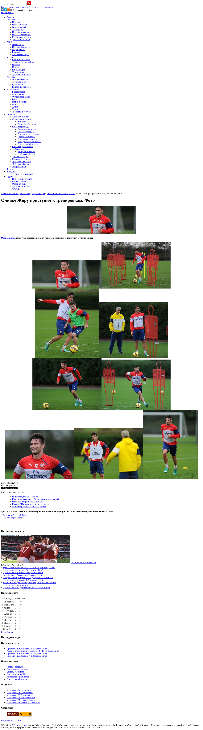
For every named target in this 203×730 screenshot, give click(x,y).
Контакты (16, 52)
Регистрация (47, 7)
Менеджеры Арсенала (22, 159)
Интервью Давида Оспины (25, 497)
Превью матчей (19, 24)
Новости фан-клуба (21, 47)
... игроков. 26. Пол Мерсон (20, 692)
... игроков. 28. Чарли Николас (21, 697)
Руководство (18, 84)
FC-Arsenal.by (7, 12)
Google (12, 518)
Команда (11, 77)
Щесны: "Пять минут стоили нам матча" (31, 504)
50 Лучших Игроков (21, 161)
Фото (14, 104)
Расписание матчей (21, 59)
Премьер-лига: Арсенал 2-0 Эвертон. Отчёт (23, 570)
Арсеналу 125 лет (20, 117)
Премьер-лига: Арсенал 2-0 (83, 562)
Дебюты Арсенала (26, 136)
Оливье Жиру (8, 238)
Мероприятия (18, 49)
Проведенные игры (27, 129)
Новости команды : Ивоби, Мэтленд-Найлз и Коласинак (29, 582)
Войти (35, 7)
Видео (15, 99)
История (11, 114)
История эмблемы (26, 151)
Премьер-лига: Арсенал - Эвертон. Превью (23, 572)
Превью (16, 64)
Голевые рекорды (26, 131)
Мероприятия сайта (21, 37)
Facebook (17, 515)
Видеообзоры (18, 69)
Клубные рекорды (20, 126)
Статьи (15, 189)
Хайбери (22, 121)
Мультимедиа (13, 89)
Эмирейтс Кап (19, 166)
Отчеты (15, 67)
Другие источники (21, 39)
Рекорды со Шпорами (28, 139)
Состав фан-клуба (20, 54)
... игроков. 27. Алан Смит (19, 695)
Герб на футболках (26, 154)
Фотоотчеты (18, 72)
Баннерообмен (19, 181)
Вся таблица (7, 632)
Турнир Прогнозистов (22, 174)
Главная (10, 17)
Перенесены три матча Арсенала (27, 501)
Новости (11, 20)
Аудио (15, 107)
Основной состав (20, 79)
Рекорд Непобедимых (28, 144)
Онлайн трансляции (21, 97)
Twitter (25, 515)
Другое (10, 176)
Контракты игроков (21, 87)
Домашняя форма (20, 156)
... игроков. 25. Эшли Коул (19, 690)
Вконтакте (7, 515)
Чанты (15, 109)
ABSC (10, 42)
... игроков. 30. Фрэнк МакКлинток (23, 702)
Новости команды (20, 32)
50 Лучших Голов (20, 164)
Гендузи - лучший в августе (16, 585)
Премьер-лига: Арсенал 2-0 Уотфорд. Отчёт (27, 648)
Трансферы (17, 29)
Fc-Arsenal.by (19, 725)
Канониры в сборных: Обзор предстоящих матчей (36, 499)
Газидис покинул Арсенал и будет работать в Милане (28, 577)
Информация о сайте (22, 179)
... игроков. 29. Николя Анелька (21, 700)
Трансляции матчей (21, 74)
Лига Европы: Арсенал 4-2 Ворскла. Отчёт (23, 575)
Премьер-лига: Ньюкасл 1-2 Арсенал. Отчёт (23, 580)
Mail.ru (5, 518)
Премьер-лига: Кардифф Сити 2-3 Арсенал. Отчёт (26, 587)
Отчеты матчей (19, 27)
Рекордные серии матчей (29, 141)
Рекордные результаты (28, 134)
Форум (10, 169)
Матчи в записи (19, 102)
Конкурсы (11, 171)
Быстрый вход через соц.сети (15, 7)
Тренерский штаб (20, 82)
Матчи (10, 57)
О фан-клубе (18, 44)
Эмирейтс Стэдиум (27, 124)
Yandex (19, 518)
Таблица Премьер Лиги (23, 62)
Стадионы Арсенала (21, 119)
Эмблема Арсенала (21, 149)
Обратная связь (19, 184)
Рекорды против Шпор (17, 674)
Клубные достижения (22, 146)
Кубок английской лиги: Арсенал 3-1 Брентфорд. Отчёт (29, 567)
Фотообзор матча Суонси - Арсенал (29, 506)
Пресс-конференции (21, 34)
